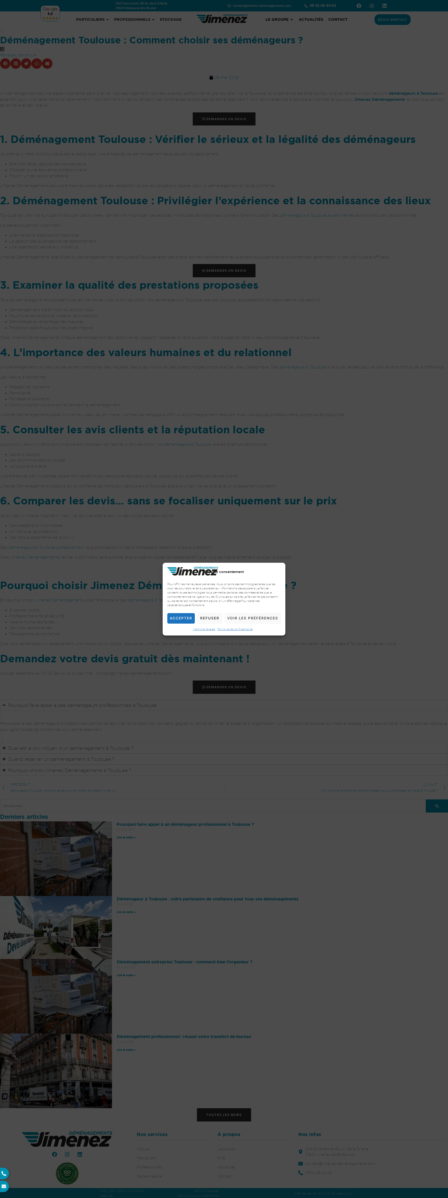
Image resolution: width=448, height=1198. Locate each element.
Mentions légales (204, 629)
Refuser (209, 618)
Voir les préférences (252, 618)
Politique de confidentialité (235, 629)
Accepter (181, 618)
